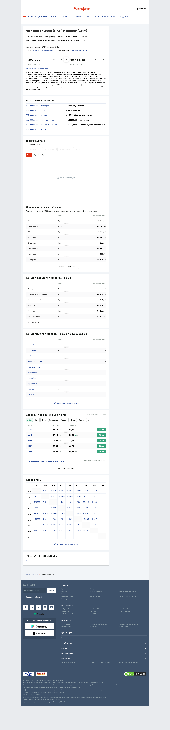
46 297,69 (101, 260)
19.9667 (45, 530)
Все (30, 420)
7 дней (29, 155)
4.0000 (37, 496)
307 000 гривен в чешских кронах (40, 120)
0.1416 (78, 525)
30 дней (36, 155)
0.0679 (94, 496)
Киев (37, 420)
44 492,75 (101, 294)
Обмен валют (65, 624)
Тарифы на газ (123, 594)
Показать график (67, 468)
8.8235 (86, 519)
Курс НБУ (64, 591)
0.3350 (62, 496)
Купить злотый (123, 626)
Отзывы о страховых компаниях (100, 662)
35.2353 (86, 530)
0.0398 (70, 525)
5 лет (50, 155)
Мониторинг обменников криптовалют (74, 599)
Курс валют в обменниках (98, 624)
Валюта (32, 16)
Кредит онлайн (95, 596)
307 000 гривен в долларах (37, 106)
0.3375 (70, 519)
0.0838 (62, 491)
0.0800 (78, 491)
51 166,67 (101, 311)
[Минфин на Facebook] (25, 607)
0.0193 (54, 491)
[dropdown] (88, 420)
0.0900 (70, 496)
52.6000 (37, 502)
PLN (30, 440)
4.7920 (78, 530)
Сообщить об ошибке (34, 597)
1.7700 (37, 525)
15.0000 (37, 519)
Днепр (73, 420)
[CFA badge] (53, 674)
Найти (51, 590)
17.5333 (45, 502)
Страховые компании (126, 665)
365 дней (44, 155)
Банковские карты (96, 591)
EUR (30, 435)
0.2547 (94, 519)
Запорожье (53, 420)
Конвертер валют (67, 596)
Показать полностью (67, 267)
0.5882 (86, 491)
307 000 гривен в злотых (36, 115)
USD (30, 429)
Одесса (81, 420)
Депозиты (43, 16)
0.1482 (62, 525)
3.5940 (78, 513)
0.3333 (45, 491)
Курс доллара (94, 589)
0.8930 (94, 502)
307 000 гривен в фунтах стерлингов (41, 125)
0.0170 (94, 491)
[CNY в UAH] (66, 59)
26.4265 (86, 513)
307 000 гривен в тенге (36, 129)
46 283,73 (101, 243)
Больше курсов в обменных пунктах (45, 461)
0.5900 (45, 525)
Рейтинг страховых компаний (128, 662)
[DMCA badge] (135, 674)
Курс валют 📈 (36, 574)
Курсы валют (31, 561)
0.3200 (78, 496)
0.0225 (70, 491)
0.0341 (54, 525)
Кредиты (55, 16)
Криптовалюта (109, 16)
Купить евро (94, 626)
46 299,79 (101, 254)
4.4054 (62, 502)
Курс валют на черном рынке (128, 624)
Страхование (78, 16)
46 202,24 (101, 221)
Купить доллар (66, 626)
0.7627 (94, 513)
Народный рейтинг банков (127, 596)
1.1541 (54, 530)
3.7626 (62, 513)
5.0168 (62, 530)
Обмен (101, 429)
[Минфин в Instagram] (45, 607)
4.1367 (45, 508)
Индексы (124, 16)
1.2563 (62, 519)
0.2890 (54, 519)
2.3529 (86, 496)
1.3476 (70, 530)
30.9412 (86, 502)
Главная (27, 574)
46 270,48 (101, 226)
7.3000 (86, 508)
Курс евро (122, 589)
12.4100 (37, 508)
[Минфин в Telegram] (32, 607)
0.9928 (78, 508)
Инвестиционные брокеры (127, 591)
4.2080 (78, 502)
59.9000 (37, 530)
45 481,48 (101, 300)
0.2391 (54, 508)
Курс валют (65, 589)
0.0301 (94, 525)
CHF (30, 451)
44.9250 (37, 513)
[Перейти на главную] (85, 9)
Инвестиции (93, 16)
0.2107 (94, 508)
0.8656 (54, 513)
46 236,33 (101, 248)
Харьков (64, 420)
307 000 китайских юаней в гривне (37, 68)
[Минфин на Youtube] (51, 607)
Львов (44, 420)
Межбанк (64, 594)
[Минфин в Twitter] (38, 607)
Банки (66, 16)
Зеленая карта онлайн (68, 662)
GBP (30, 446)
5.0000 (45, 519)
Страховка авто (66, 665)
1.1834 (70, 502)
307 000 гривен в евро (35, 110)
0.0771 (54, 496)
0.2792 (70, 508)
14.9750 (45, 513)
